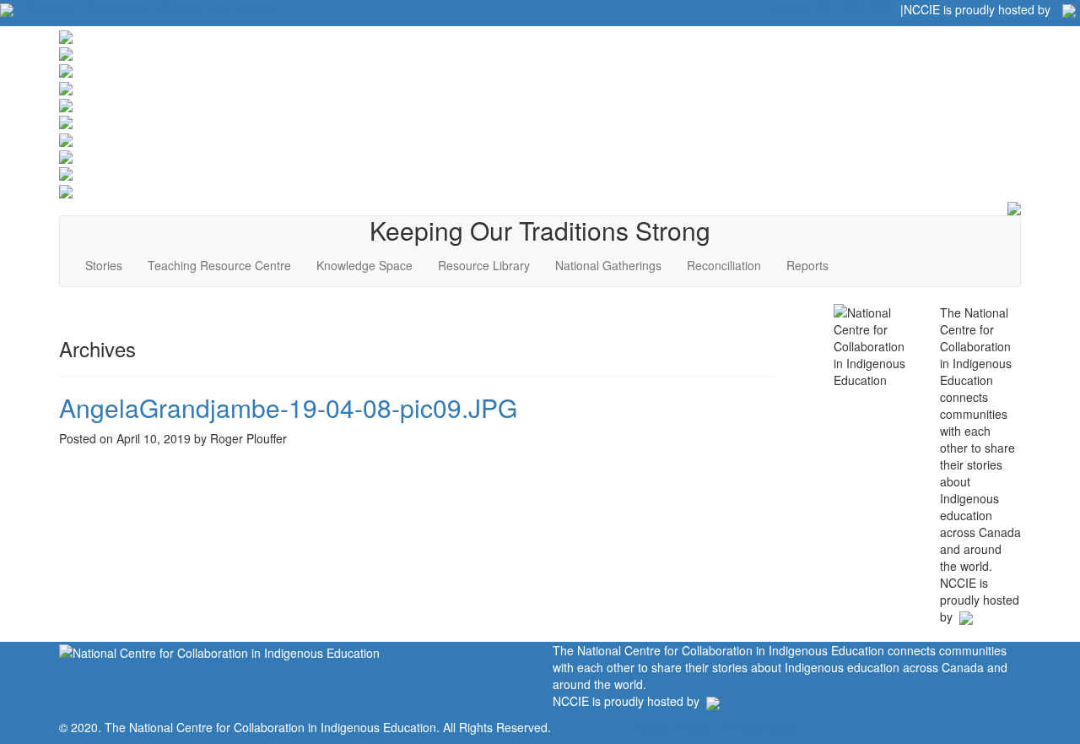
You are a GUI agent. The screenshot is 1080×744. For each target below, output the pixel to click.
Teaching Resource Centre (219, 265)
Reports (807, 265)
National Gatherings (608, 265)
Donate (257, 8)
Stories (103, 265)
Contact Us (115, 8)
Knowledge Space (364, 265)
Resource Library (484, 265)
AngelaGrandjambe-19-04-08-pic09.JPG (288, 407)
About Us (49, 8)
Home (651, 727)
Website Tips (191, 8)
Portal (694, 727)
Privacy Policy (759, 727)
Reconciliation (724, 265)
